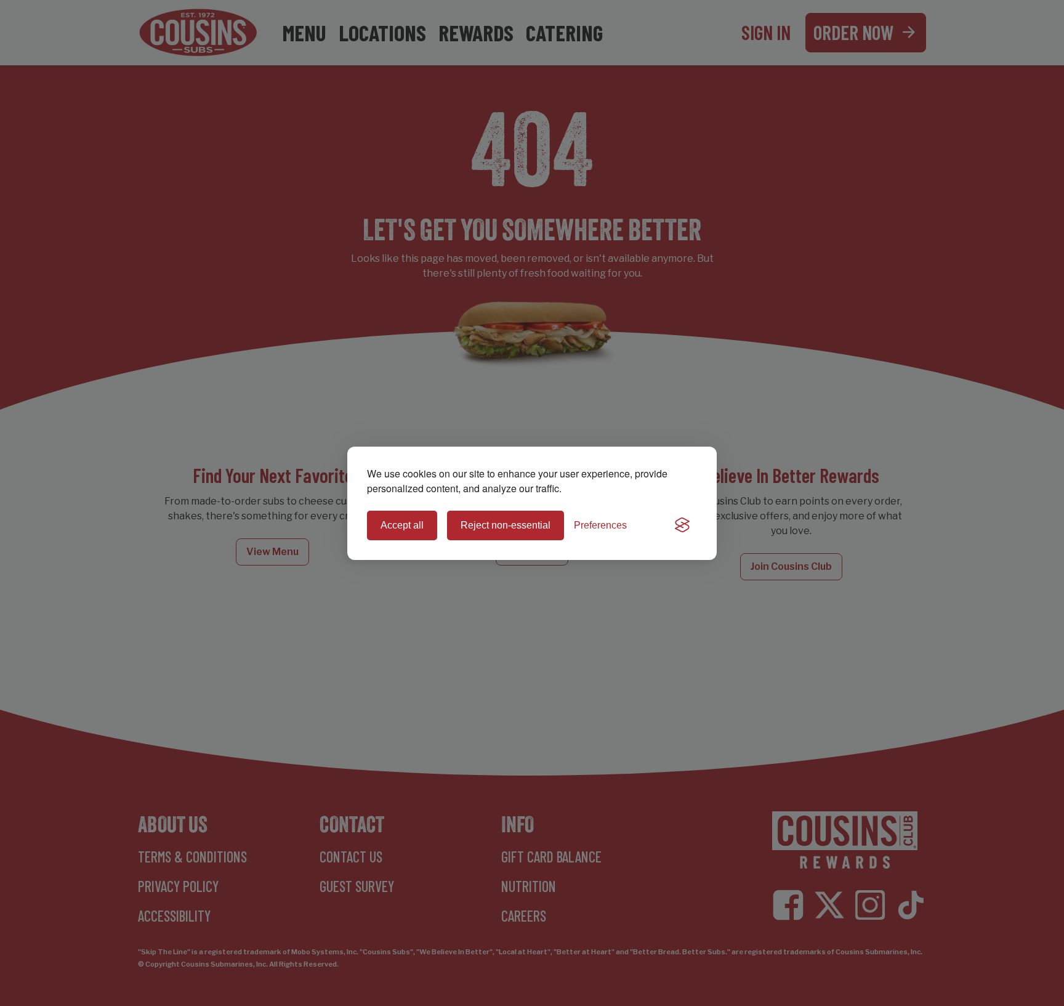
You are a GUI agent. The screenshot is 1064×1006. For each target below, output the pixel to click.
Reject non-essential (505, 525)
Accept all (402, 525)
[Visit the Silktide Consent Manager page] (682, 525)
